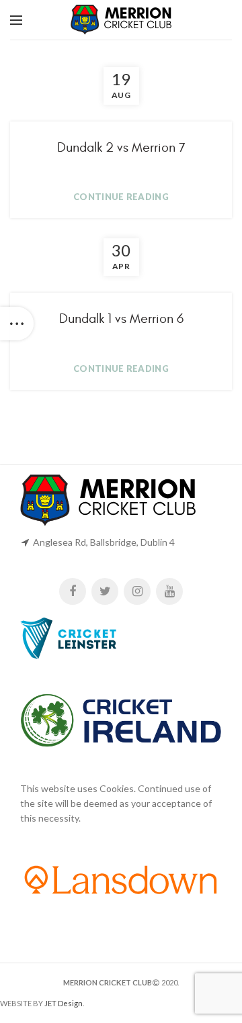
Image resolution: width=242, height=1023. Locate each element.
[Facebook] (72, 591)
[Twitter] (104, 591)
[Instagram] (137, 591)
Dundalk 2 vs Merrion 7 (121, 147)
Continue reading (121, 197)
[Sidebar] (17, 323)
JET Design (63, 1003)
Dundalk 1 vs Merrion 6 (121, 318)
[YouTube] (169, 591)
